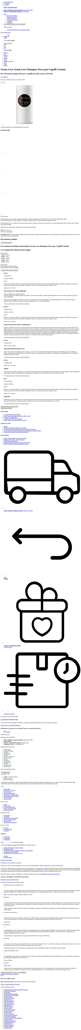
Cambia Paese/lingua (18, 842)
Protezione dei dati (8, 849)
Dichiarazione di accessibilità (11, 852)
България (12, 1009)
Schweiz (12, 1011)
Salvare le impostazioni (6, 972)
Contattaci (9, 21)
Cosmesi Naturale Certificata (11, 818)
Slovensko (13, 1016)
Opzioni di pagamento (12, 20)
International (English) (22, 989)
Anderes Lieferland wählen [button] (7, 987)
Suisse (10, 1012)
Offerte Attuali (7, 821)
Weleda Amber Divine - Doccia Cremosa (14, 439)
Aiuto (5, 14)
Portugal (12, 1025)
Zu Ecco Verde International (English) (10, 984)
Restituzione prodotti (12, 17)
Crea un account (8, 43)
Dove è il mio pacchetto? (10, 808)
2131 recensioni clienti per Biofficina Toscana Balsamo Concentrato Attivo (22, 430)
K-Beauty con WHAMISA (10, 417)
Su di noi (6, 827)
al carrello (6, 4)
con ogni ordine (16, 11)
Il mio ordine (7, 789)
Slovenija (12, 998)
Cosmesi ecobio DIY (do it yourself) (13, 418)
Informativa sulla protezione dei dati (51, 874)
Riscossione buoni (8, 810)
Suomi (10, 1008)
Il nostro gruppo (8, 829)
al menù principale (8, 2)
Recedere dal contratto (6, 860)
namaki (5, 426)
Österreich (13, 991)
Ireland (10, 1019)
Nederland (13, 1021)
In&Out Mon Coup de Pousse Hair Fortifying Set (16, 432)
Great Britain (15, 995)
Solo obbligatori (9, 876)
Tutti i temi (9, 22)
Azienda (6, 856)
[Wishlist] (5, 46)
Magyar (11, 1006)
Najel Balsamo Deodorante (10, 441)
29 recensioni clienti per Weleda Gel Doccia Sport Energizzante (20, 429)
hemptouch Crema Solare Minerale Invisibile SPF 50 (17, 442)
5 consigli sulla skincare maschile (12, 414)
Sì (21, 304)
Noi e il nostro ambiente (10, 819)
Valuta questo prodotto (6, 242)
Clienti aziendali (8, 797)
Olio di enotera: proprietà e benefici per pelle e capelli (17, 416)
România (12, 1001)
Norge (10, 1028)
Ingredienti (6, 816)
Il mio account (7, 799)
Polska (10, 1005)
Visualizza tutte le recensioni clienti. (9, 270)
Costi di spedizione (11, 18)
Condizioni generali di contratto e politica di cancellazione (18, 850)
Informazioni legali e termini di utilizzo (13, 847)
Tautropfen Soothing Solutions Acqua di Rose (15, 428)
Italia (9, 992)
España (11, 996)
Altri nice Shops (8, 857)
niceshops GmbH (12, 845)
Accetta (3, 876)
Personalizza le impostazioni (21, 876)
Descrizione (5, 216)
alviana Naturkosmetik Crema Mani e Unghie (15, 438)
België (10, 1023)
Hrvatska (12, 1004)
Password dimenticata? (9, 807)
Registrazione (7, 805)
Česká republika (17, 1018)
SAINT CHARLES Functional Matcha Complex (16, 444)
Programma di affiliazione (10, 822)
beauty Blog (7, 815)
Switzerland (14, 1015)
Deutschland (15, 994)
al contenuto (7, 3)
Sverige (11, 1002)
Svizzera (12, 1013)
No (26, 304)
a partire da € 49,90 (18, 10)
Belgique (12, 1022)
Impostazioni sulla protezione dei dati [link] (13, 853)
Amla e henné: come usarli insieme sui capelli (15, 420)
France (10, 999)
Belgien (11, 1026)
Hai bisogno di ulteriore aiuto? (11, 796)
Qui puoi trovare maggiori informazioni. (11, 725)
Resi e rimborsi (7, 792)
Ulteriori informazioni (7, 231)
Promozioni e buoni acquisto (11, 794)
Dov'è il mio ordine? (12, 15)
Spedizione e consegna (9, 790)
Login (5, 38)
